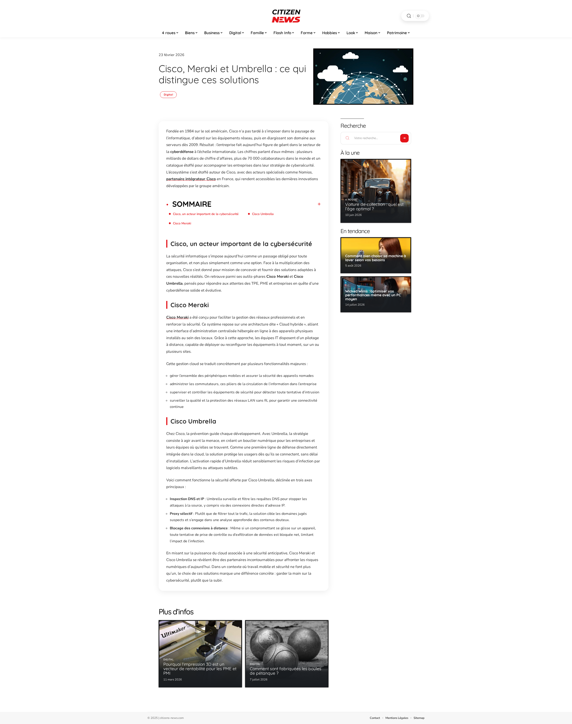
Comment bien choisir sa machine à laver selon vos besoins (375, 258)
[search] (409, 16)
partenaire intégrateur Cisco (191, 179)
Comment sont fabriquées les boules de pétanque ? (285, 671)
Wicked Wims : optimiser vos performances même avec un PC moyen (373, 295)
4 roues (351, 199)
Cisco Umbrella (263, 214)
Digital (168, 94)
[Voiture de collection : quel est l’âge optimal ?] (376, 190)
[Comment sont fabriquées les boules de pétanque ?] (287, 654)
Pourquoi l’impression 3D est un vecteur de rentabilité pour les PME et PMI (199, 668)
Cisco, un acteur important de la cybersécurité (206, 214)
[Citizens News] (286, 16)
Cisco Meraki (182, 223)
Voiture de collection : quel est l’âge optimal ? (374, 206)
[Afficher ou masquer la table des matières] (266, 204)
